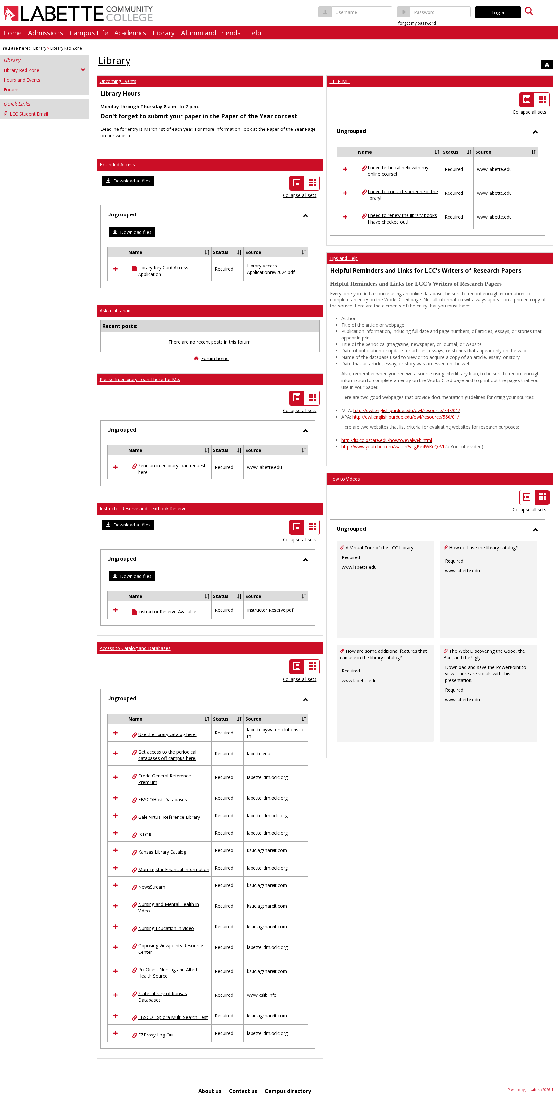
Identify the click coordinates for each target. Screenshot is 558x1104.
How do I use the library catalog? (483, 548)
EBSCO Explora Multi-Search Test (173, 1017)
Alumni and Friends (211, 32)
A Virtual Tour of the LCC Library (379, 548)
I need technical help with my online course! (398, 170)
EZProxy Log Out (156, 1035)
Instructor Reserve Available (167, 612)
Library (164, 32)
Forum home (215, 358)
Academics (130, 32)
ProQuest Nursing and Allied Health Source (167, 972)
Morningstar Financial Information (173, 869)
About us (209, 1091)
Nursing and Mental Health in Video (168, 907)
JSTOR (144, 834)
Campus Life (89, 32)
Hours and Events (22, 80)
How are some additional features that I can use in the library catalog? (384, 654)
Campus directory (288, 1091)
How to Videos (344, 479)
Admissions (45, 32)
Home (12, 32)
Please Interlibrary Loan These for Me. (140, 379)
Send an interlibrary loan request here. (172, 469)
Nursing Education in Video (166, 928)
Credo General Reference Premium (164, 779)
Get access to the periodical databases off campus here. (167, 755)
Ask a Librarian (115, 310)
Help (254, 32)
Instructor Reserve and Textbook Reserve (143, 508)
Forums (12, 90)
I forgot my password (416, 23)
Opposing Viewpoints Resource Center (170, 949)
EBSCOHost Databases (162, 800)
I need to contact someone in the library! (403, 194)
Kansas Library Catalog (162, 852)
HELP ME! (339, 81)
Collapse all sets (299, 195)
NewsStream (151, 887)
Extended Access (117, 164)
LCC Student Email (29, 114)
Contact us (243, 1091)
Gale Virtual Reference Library (169, 817)
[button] (128, 181)
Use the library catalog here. (167, 734)
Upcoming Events (118, 81)
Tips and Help (343, 258)
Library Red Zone (66, 48)
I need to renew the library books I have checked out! (402, 218)
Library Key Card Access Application (163, 271)
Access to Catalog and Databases (135, 648)
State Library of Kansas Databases (162, 996)
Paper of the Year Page (291, 129)
